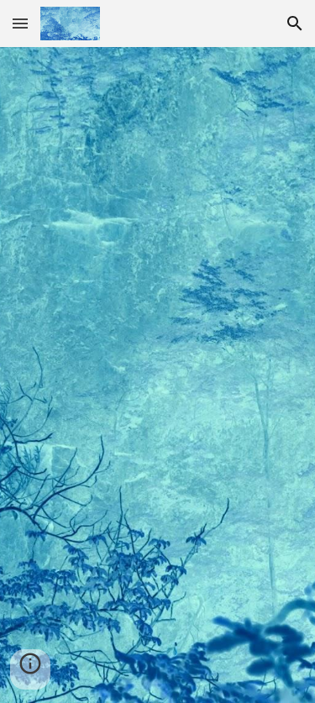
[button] (20, 23)
